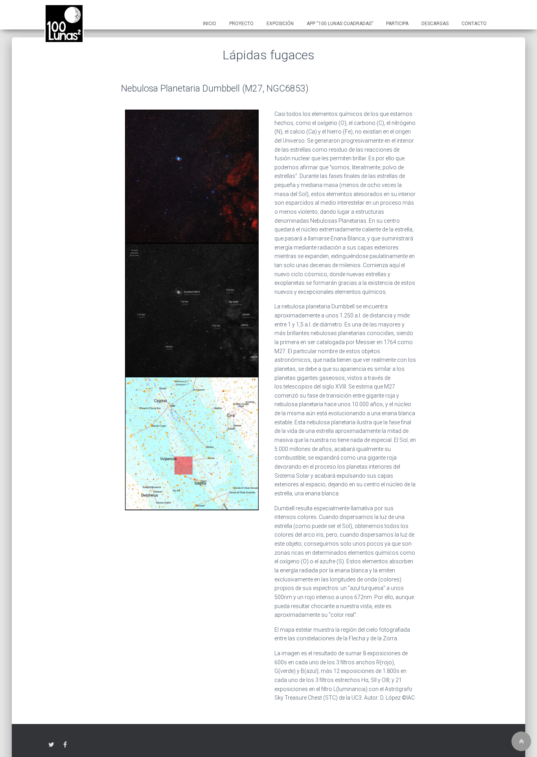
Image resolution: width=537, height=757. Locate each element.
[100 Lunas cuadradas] (64, 23)
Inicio (209, 23)
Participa (397, 23)
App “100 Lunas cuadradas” (340, 23)
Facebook (65, 745)
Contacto (474, 23)
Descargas (435, 23)
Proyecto (241, 23)
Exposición (280, 23)
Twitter (51, 745)
